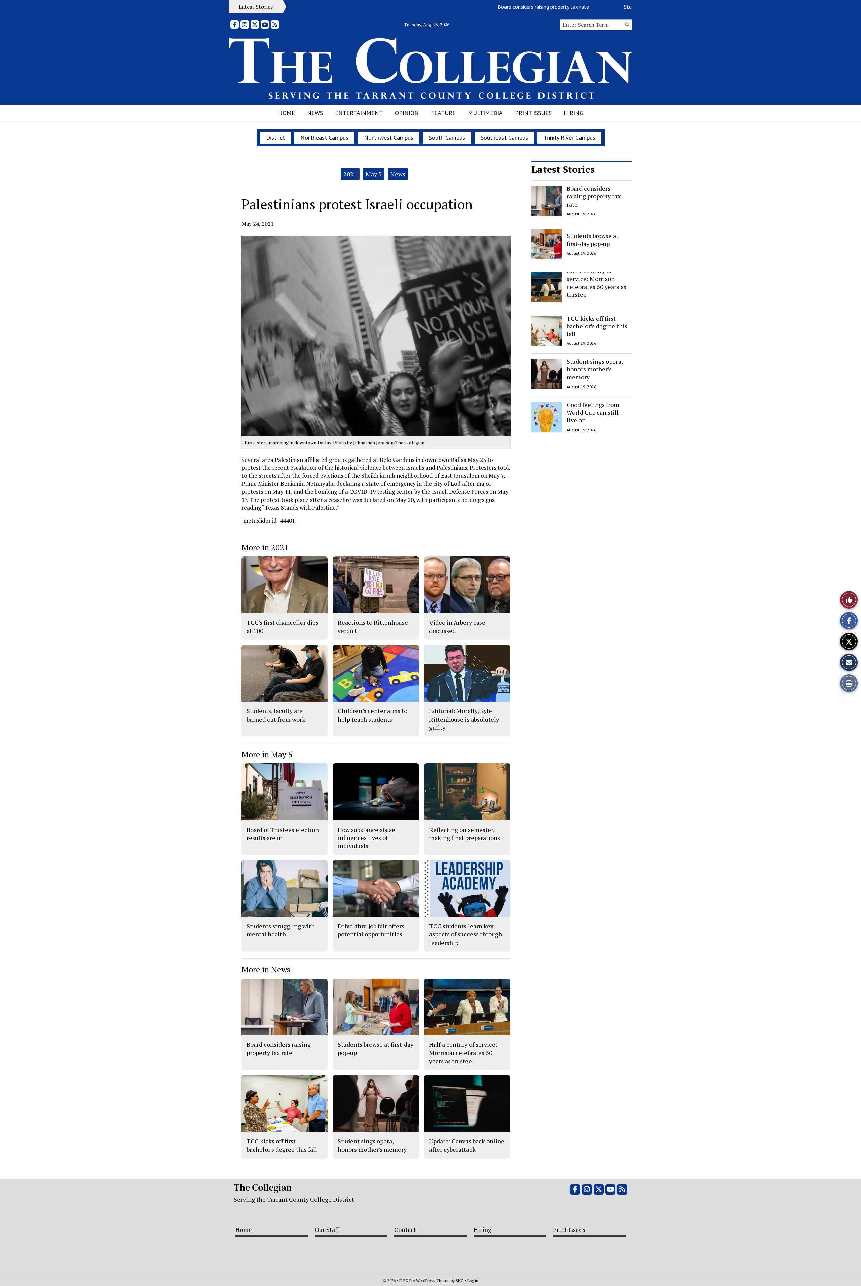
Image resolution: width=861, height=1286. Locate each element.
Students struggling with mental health (281, 930)
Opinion (407, 113)
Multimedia (485, 113)
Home (286, 113)
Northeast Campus (324, 137)
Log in (472, 1280)
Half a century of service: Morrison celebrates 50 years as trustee (596, 282)
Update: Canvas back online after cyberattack (466, 1145)
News (315, 113)
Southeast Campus (504, 137)
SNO (460, 1280)
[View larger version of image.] (376, 336)
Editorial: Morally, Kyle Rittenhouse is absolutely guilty (464, 719)
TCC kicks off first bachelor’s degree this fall (597, 326)
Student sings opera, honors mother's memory (372, 1145)
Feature (443, 113)
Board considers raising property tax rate (510, 6)
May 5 (374, 174)
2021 (350, 174)
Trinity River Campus (569, 137)
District (275, 137)
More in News (265, 969)
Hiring (573, 113)
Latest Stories (563, 169)
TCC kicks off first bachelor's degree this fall (282, 1145)
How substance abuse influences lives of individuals (366, 837)
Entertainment (359, 113)
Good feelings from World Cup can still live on (593, 413)
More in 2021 (265, 547)
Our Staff (327, 1229)
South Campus (447, 137)
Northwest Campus (388, 137)
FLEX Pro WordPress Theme (424, 1280)
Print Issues (533, 113)
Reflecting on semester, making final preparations (464, 833)
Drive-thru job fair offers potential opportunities (371, 930)
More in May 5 (267, 754)
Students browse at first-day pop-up (632, 6)
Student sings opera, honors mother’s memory (595, 369)
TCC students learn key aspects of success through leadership (465, 934)
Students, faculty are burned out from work (276, 715)
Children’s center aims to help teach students (372, 715)
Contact (405, 1229)
